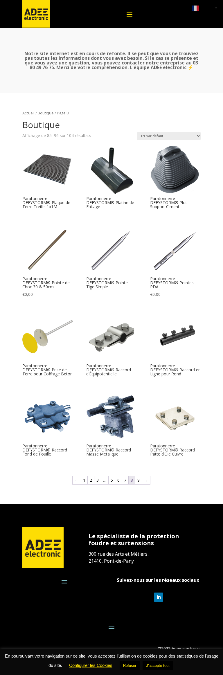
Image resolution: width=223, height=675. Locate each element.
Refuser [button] (129, 665)
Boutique (46, 113)
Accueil (28, 113)
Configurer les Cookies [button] (90, 665)
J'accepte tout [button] (158, 665)
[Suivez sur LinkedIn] (158, 597)
